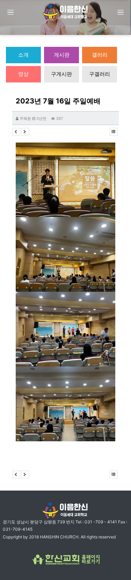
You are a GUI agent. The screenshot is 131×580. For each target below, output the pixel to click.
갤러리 (100, 54)
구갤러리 (99, 74)
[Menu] (10, 12)
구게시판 (61, 74)
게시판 (62, 54)
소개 (23, 54)
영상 (23, 74)
